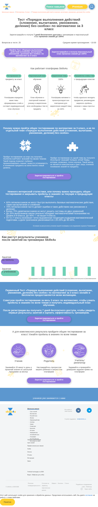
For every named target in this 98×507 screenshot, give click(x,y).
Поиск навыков (55, 6)
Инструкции (30, 458)
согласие (88, 495)
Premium (77, 6)
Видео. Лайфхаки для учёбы (35, 474)
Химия (31, 424)
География (33, 436)
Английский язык (34, 434)
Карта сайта (88, 489)
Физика (32, 418)
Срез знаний (33, 411)
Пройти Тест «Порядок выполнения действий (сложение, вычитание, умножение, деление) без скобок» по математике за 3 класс (26, 53)
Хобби (29, 449)
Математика (33, 413)
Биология (32, 428)
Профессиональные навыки (35, 446)
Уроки (29, 461)
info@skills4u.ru (81, 419)
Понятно (7, 502)
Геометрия (33, 426)
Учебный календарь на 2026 (35, 471)
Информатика (34, 432)
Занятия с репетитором (34, 439)
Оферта (54, 483)
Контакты (60, 483)
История (32, 430)
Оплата (29, 452)
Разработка (79, 484)
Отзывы (29, 455)
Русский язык (33, 415)
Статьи (67, 483)
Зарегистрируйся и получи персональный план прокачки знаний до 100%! (72, 53)
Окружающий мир (35, 420)
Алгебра (32, 422)
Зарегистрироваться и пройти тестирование (49, 177)
